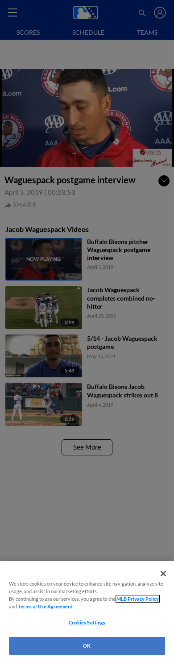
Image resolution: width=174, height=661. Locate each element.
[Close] (163, 573)
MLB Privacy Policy (137, 599)
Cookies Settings (87, 622)
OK (87, 646)
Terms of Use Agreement (45, 606)
